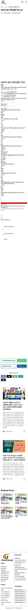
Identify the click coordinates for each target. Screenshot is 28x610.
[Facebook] (3, 376)
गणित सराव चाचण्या (4, 577)
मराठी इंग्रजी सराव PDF (19, 567)
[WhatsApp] (14, 376)
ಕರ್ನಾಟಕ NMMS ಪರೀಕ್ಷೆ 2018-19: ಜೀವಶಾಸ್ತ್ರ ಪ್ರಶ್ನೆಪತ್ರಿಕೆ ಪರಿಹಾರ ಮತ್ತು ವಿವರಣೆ (7, 516)
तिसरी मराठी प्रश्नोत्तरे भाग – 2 (21, 590)
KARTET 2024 (4, 600)
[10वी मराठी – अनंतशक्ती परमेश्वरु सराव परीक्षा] (21, 497)
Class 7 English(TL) (5, 593)
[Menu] (26, 2)
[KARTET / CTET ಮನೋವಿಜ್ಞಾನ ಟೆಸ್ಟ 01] (7, 497)
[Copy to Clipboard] (3, 379)
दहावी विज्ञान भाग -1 (5, 574)
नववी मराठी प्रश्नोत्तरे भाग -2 (20, 600)
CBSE (2, 604)
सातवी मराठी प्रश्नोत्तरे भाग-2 (20, 597)
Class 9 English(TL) (5, 597)
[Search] (22, 2)
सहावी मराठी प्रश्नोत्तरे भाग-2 (20, 595)
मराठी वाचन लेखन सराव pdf (20, 562)
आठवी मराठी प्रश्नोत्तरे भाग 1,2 (21, 599)
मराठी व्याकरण (17, 558)
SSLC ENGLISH (5, 575)
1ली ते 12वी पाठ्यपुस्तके (19, 576)
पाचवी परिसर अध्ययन (5, 572)
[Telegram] (20, 376)
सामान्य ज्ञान (3, 581)
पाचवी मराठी (3, 570)
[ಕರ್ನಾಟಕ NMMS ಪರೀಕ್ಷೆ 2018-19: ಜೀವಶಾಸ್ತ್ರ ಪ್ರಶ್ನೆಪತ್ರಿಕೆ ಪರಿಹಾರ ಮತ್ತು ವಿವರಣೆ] (7, 510)
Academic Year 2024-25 (6, 602)
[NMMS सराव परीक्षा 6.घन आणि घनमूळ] (21, 510)
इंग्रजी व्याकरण (4, 566)
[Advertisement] (14, 31)
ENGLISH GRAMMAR (20, 560)
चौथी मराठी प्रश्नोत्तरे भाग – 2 (20, 591)
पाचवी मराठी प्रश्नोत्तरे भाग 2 (20, 593)
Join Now (22, 360)
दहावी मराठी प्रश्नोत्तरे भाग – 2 (21, 602)
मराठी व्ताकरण (3, 568)
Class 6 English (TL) (5, 591)
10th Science (3, 599)
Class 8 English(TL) (5, 595)
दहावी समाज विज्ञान (4, 579)
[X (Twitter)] (9, 376)
